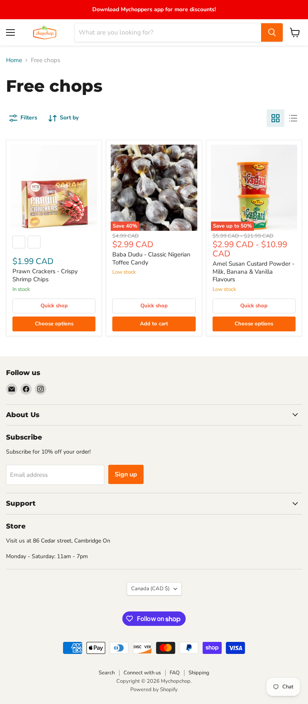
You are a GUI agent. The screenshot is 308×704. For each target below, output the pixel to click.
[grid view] (275, 118)
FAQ (175, 672)
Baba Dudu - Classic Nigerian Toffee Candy (151, 258)
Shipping (198, 672)
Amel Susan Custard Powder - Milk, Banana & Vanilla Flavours (253, 271)
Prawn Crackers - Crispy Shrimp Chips (45, 275)
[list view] (293, 118)
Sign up (126, 474)
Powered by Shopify (154, 689)
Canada (150, 588)
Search (107, 672)
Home (14, 60)
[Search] (272, 32)
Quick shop (54, 305)
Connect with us (142, 672)
